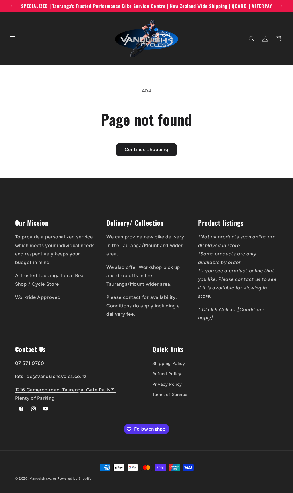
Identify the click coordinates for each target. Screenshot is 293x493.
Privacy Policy (167, 384)
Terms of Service (169, 394)
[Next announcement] (281, 6)
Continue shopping (147, 149)
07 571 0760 (29, 363)
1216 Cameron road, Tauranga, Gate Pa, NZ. (65, 390)
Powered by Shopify (74, 478)
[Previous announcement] (11, 6)
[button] (12, 38)
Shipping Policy (168, 363)
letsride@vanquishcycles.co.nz (51, 376)
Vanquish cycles (43, 478)
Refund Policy (166, 373)
